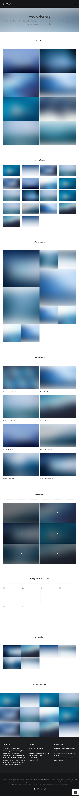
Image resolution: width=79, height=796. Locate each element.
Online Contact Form (35, 755)
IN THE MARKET (58, 744)
